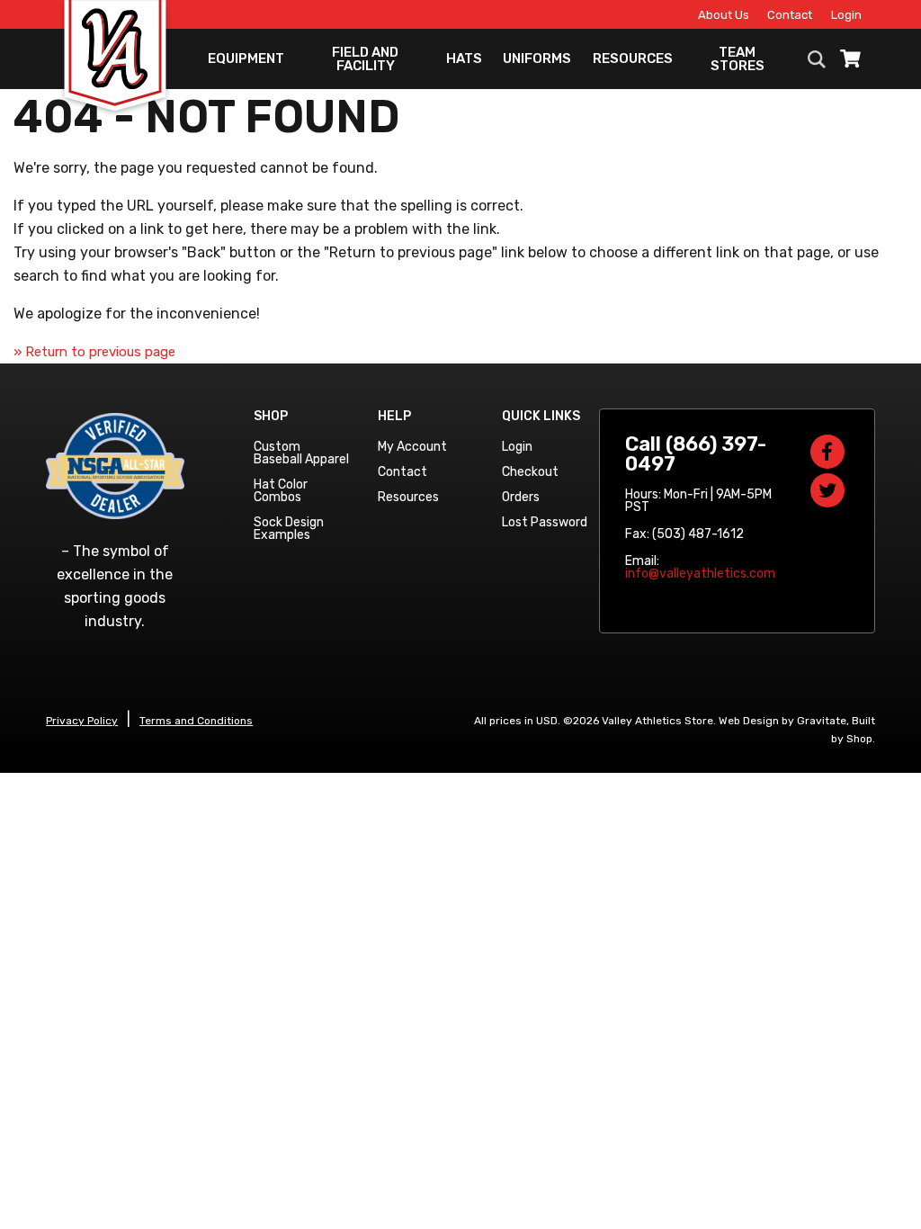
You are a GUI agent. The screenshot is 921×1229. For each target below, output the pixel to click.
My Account (412, 446)
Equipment (246, 58)
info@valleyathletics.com (700, 573)
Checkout (530, 472)
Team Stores (738, 59)
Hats (464, 58)
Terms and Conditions (196, 720)
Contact (789, 15)
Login (846, 15)
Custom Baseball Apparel (301, 453)
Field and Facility (365, 59)
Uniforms (537, 58)
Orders (521, 497)
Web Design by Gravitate (782, 720)
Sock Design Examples (289, 529)
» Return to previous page (94, 352)
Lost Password (544, 522)
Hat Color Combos (281, 491)
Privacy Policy (82, 720)
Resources (633, 58)
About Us (723, 15)
